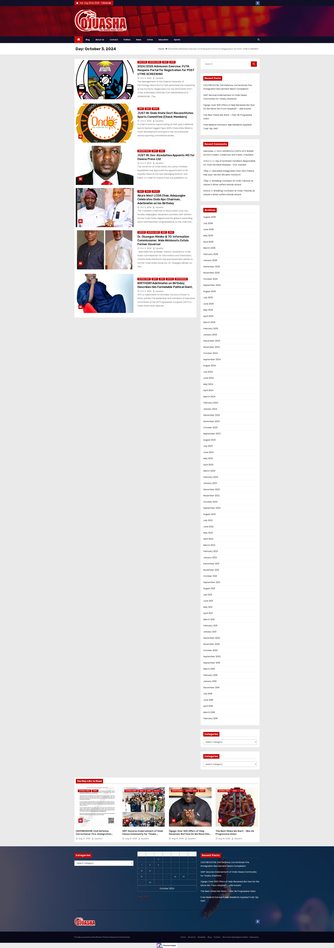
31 (167, 882)
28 (142, 882)
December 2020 (211, 637)
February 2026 (210, 254)
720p (205, 170)
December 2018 (211, 687)
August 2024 (209, 365)
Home (161, 48)
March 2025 (209, 322)
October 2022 (210, 501)
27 (192, 876)
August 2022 (209, 514)
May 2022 (208, 532)
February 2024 (210, 402)
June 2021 (208, 600)
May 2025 (208, 309)
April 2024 (208, 390)
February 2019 (210, 675)
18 (175, 871)
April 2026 (208, 241)
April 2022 (208, 538)
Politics (127, 39)
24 (167, 876)
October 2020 (210, 650)
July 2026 (208, 223)
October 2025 (210, 278)
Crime (150, 39)
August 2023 (209, 439)
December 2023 (211, 415)
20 (192, 871)
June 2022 (208, 526)
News (138, 39)
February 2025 (210, 328)
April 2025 (208, 316)
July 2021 (207, 594)
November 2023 (211, 421)
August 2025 (209, 291)
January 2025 (210, 334)
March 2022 (209, 545)
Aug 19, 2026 (178, 838)
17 (167, 871)
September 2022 (211, 507)
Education (163, 39)
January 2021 (209, 631)
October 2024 (210, 353)
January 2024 (210, 408)
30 (158, 882)
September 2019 (211, 662)
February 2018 (210, 718)
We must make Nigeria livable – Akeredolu (240, 937)
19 (183, 871)
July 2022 (208, 520)
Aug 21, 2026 (85, 838)
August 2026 (209, 217)
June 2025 (208, 303)
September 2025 (212, 285)
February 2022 (210, 551)
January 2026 (210, 260)
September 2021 (211, 582)
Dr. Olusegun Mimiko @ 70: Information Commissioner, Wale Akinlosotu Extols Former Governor (163, 240)
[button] (259, 39)
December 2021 (211, 563)
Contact (114, 39)
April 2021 (208, 613)
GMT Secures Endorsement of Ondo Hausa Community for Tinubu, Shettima (142, 834)
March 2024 (209, 396)
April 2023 (208, 464)
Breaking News (144, 151)
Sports (177, 39)
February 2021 (210, 625)
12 (183, 865)
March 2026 (209, 247)
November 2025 (211, 272)
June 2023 (208, 452)
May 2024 (208, 384)
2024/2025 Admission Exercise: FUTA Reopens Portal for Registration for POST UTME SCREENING (165, 70)
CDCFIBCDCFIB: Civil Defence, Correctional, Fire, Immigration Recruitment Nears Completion (94, 834)
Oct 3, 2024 (146, 78)
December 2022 (211, 489)
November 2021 (211, 569)
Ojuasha (159, 78)
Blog (88, 39)
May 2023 (208, 458)
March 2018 (209, 712)
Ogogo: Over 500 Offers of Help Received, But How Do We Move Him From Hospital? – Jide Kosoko (189, 834)
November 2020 (211, 644)
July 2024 (208, 371)
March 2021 (209, 619)
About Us (100, 39)
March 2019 (209, 668)
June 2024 (208, 377)
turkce (206, 190)
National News (154, 62)
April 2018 (208, 706)
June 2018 (208, 699)
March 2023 (209, 470)
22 (150, 876)
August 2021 (209, 588)
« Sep (140, 896)
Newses (112, 937)
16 (158, 871)
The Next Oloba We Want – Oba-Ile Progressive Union (235, 833)
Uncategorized (181, 279)
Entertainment (177, 791)
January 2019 (209, 681)
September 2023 (211, 433)
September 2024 (212, 359)
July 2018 (207, 693)
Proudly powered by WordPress (88, 937)
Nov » (147, 896)
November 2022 (211, 495)
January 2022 (210, 557)
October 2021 (210, 576)
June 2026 (208, 229)
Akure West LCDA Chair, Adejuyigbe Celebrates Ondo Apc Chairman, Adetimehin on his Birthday (161, 199)
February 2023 (210, 477)
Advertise (202, 937)
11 (175, 865)
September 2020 (212, 656)
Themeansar (124, 937)
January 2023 (210, 483)
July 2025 (208, 297)
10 (167, 865)
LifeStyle (142, 232)
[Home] (78, 39)
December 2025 (211, 266)
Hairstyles (208, 151)
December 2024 (211, 340)
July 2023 (208, 446)
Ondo (172, 62)
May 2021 (207, 607)
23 (158, 876)
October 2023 (210, 427)
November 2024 (211, 347)
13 (192, 865)
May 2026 (208, 235)
